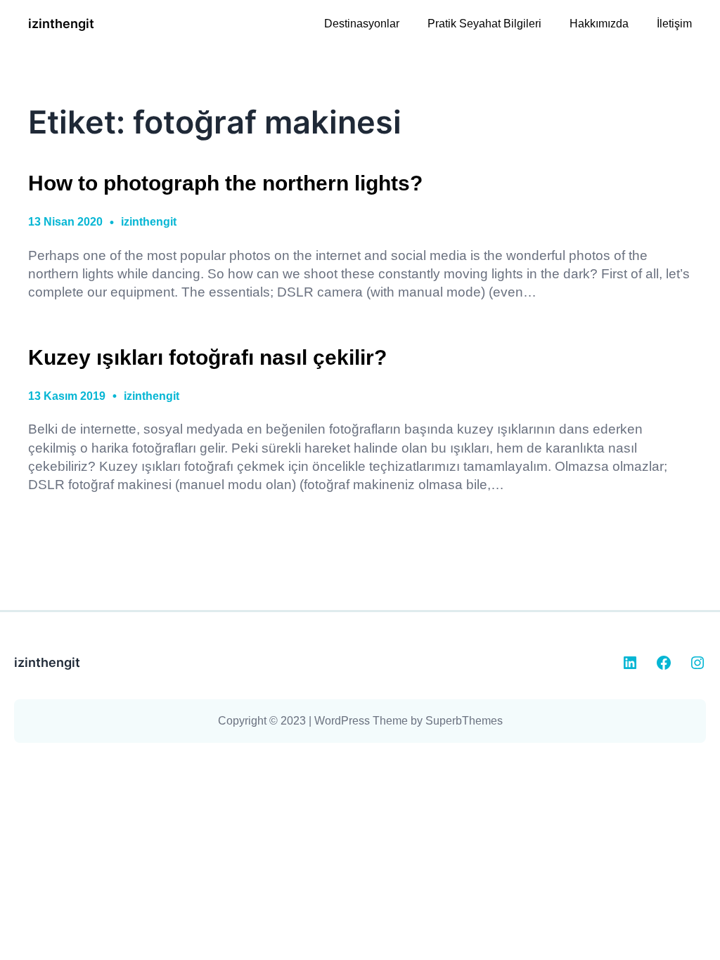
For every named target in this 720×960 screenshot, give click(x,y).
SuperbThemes (464, 721)
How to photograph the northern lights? (225, 183)
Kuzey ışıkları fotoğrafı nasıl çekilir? (207, 357)
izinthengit (61, 23)
